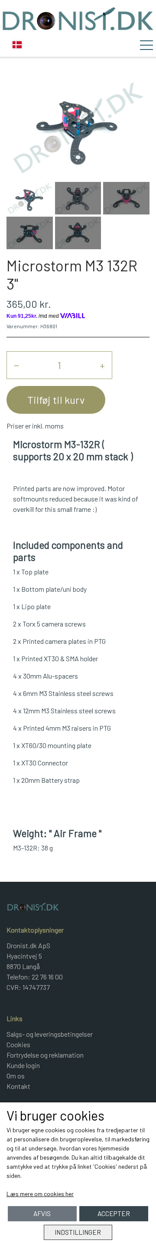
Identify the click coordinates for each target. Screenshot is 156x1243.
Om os (15, 1076)
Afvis (42, 1213)
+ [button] (102, 365)
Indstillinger (78, 1232)
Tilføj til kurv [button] (55, 399)
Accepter (114, 1213)
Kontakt (18, 1086)
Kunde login (23, 1065)
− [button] (16, 365)
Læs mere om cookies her (40, 1193)
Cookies (18, 1044)
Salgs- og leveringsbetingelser (49, 1034)
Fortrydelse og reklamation (45, 1055)
